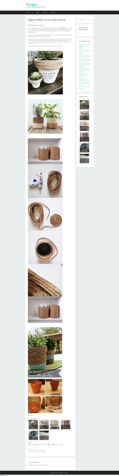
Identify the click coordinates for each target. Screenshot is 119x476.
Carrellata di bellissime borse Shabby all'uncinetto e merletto (85, 83)
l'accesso (35, 465)
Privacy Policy (45, 12)
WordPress (66, 472)
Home (28, 12)
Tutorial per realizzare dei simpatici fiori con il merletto (84, 46)
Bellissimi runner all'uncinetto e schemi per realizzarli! (84, 70)
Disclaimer (38, 12)
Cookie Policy (53, 12)
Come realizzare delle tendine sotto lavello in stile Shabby (85, 51)
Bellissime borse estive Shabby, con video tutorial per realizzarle (84, 56)
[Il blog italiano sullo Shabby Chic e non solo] (36, 5)
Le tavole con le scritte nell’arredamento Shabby (37, 450)
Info (32, 12)
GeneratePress (61, 472)
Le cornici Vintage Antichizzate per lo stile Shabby (37, 451)
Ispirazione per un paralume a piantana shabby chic (83, 75)
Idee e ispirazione (32, 449)
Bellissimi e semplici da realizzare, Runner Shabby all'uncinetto (85, 64)
